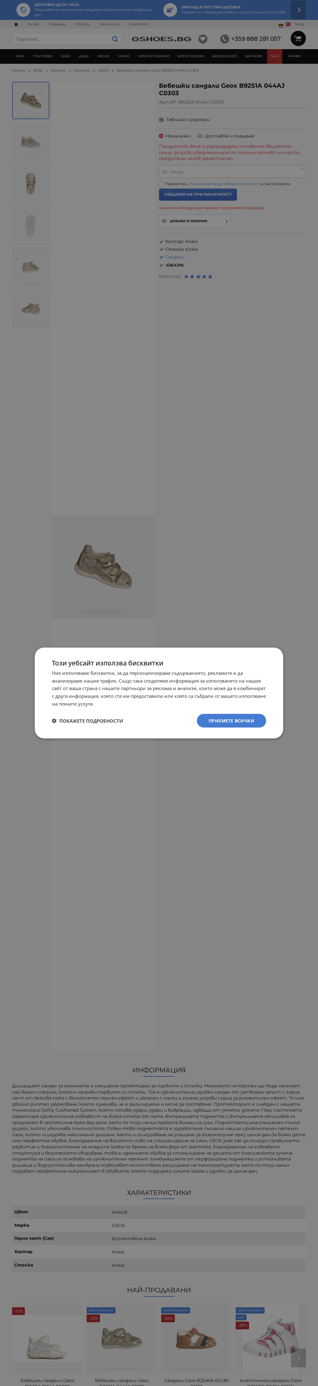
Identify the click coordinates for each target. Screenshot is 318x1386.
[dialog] (159, 693)
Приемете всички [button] (231, 720)
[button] (87, 720)
